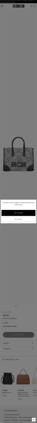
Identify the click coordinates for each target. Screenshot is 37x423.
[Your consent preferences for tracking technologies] (33, 419)
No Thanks (18, 219)
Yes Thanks (18, 213)
